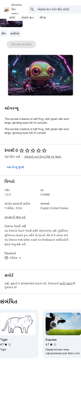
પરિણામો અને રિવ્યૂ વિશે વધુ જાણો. (43, 156)
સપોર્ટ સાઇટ (66, 283)
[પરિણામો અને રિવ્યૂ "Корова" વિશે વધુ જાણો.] (55, 344)
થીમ (4, 33)
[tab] (12, 17)
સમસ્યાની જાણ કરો (15, 217)
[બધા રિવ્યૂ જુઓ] (15, 167)
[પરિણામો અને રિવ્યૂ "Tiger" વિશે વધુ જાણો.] (9, 344)
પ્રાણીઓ (14, 33)
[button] (40, 75)
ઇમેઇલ (13, 258)
